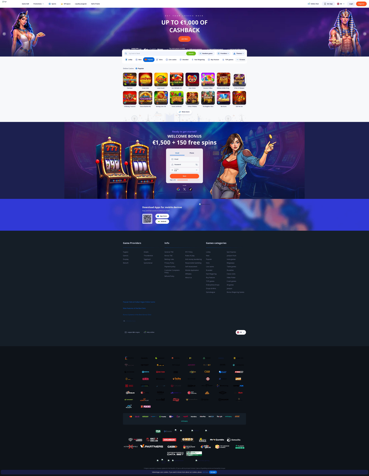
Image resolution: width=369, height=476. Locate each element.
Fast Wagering (211, 274)
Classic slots (231, 274)
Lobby (208, 252)
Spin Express (231, 252)
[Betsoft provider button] (192, 358)
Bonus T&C (169, 256)
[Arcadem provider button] (130, 372)
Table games (231, 267)
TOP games (210, 281)
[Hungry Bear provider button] (192, 400)
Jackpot (229, 288)
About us (188, 277)
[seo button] (124, 317)
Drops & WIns (211, 288)
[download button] (147, 219)
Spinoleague (210, 292)
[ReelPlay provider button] (192, 386)
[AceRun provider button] (239, 393)
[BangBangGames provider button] (130, 393)
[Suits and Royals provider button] (239, 400)
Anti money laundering (193, 259)
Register (361, 4)
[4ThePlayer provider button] (177, 386)
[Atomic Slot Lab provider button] (192, 372)
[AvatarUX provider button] (161, 386)
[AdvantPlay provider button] (146, 400)
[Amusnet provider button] (130, 400)
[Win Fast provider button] (208, 379)
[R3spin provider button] (208, 400)
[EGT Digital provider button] (192, 393)
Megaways (230, 263)
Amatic (146, 252)
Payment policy (170, 267)
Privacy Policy (169, 263)
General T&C (169, 252)
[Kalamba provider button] (192, 365)
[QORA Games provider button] (161, 393)
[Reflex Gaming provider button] (223, 393)
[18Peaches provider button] (146, 406)
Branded (209, 270)
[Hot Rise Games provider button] (177, 400)
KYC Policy (189, 252)
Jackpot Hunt (231, 256)
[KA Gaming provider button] (146, 393)
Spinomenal (148, 263)
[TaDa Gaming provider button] (177, 379)
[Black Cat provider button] (161, 400)
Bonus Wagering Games (235, 292)
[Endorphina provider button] (130, 358)
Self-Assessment (191, 267)
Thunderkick (148, 256)
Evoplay (126, 259)
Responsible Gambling (193, 263)
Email (177, 153)
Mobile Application (192, 270)
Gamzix (125, 256)
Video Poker (231, 277)
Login (351, 4)
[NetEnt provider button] (146, 365)
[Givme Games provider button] (223, 365)
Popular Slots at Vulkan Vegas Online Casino (139, 302)
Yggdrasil (147, 259)
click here (205, 472)
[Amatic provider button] (223, 358)
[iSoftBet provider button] (208, 365)
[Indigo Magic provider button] (177, 393)
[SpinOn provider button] (239, 386)
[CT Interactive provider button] (239, 365)
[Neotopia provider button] (130, 406)
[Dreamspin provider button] (223, 400)
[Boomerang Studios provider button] (223, 386)
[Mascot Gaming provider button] (130, 386)
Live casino (210, 267)
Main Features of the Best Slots (134, 308)
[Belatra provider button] (223, 372)
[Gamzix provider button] (146, 358)
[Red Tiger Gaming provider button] (161, 372)
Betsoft (125, 263)
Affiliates (188, 274)
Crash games (231, 281)
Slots (208, 263)
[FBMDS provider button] (239, 372)
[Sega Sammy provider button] (146, 386)
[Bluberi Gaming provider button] (146, 379)
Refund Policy (169, 276)
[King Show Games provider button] (239, 379)
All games (230, 285)
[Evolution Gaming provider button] (161, 379)
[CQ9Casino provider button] (208, 372)
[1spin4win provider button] (161, 365)
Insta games (231, 259)
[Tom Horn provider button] (130, 379)
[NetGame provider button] (208, 358)
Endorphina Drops (212, 285)
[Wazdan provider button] (177, 365)
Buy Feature (210, 277)
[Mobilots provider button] (146, 372)
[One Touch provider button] (223, 379)
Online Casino (128, 68)
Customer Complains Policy (172, 271)
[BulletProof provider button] (208, 386)
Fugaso (125, 252)
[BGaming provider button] (239, 358)
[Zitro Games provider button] (192, 379)
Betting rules (169, 259)
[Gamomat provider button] (161, 358)
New (207, 256)
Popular (209, 259)
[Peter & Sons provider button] (130, 365)
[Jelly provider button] (208, 393)
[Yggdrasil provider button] (177, 358)
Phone (192, 153)
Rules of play (189, 256)
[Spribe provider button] (177, 372)
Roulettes (230, 270)
